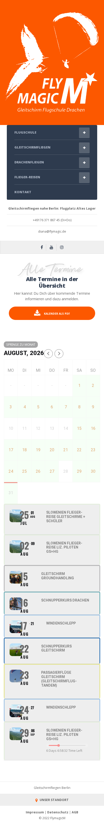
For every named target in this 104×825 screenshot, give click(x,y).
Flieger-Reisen (27, 177)
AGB (75, 812)
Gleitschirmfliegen (32, 147)
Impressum (35, 812)
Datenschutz (57, 812)
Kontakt (22, 192)
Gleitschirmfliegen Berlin (52, 788)
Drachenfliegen (29, 162)
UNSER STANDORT (53, 800)
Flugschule (25, 132)
